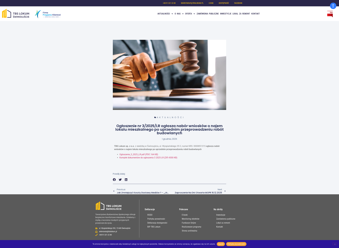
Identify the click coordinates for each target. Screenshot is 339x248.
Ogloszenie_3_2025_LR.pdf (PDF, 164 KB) (138, 154)
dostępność (224, 3)
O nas (177, 13)
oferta (188, 13)
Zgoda (220, 244)
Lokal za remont (241, 13)
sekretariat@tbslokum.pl (192, 3)
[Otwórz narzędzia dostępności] (333, 6)
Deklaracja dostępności (157, 223)
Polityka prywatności (156, 219)
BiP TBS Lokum (153, 227)
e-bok (211, 3)
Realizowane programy (191, 227)
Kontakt (255, 13)
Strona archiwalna (189, 230)
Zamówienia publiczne (208, 13)
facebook (238, 3)
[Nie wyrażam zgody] (335, 244)
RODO (149, 215)
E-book (185, 215)
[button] (114, 179)
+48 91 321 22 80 (169, 3)
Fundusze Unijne (189, 223)
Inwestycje (225, 13)
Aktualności (163, 13)
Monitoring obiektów (190, 219)
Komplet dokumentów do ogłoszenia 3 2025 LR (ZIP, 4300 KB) (148, 157)
